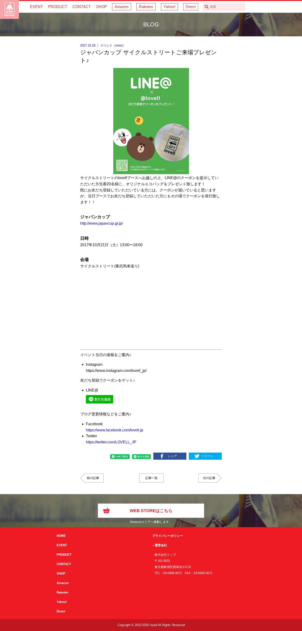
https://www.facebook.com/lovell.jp (114, 430)
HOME (61, 536)
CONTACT (81, 7)
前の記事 (93, 478)
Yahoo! (169, 7)
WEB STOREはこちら (151, 510)
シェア (172, 456)
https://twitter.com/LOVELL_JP (111, 442)
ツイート (207, 456)
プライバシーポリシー (167, 536)
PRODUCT (57, 7)
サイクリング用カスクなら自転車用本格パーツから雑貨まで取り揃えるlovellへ (9, 9)
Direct (191, 7)
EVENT (36, 7)
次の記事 (209, 478)
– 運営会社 (159, 545)
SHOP (101, 7)
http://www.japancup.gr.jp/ (101, 223)
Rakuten (146, 7)
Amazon (122, 7)
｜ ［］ (102, 45)
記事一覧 (151, 478)
